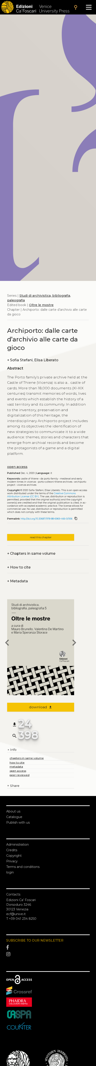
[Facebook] (48, 947)
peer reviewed (19, 775)
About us (13, 811)
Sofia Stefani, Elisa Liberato (32, 360)
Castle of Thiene (29, 478)
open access (17, 467)
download (40, 707)
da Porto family (49, 478)
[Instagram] (48, 954)
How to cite (19, 567)
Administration (17, 845)
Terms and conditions (23, 867)
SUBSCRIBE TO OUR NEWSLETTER (34, 940)
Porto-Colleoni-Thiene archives (55, 481)
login (10, 872)
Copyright (14, 856)
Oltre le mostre (41, 305)
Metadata (17, 581)
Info (12, 750)
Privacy (12, 861)
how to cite (17, 762)
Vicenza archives (26, 484)
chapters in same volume (27, 758)
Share (13, 786)
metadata (16, 766)
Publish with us (18, 822)
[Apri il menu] (88, 7)
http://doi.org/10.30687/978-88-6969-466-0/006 (46, 518)
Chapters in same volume (31, 553)
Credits (11, 850)
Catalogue (14, 817)
